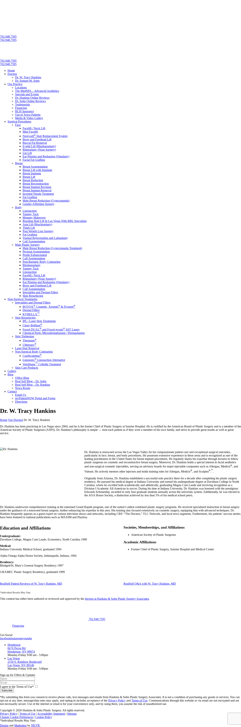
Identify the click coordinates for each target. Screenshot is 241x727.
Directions (21, 401)
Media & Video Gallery (29, 118)
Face (18, 124)
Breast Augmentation (35, 166)
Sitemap (72, 713)
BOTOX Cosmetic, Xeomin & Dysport (49, 306)
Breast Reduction (33, 180)
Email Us (20, 394)
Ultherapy (29, 344)
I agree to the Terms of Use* (17, 686)
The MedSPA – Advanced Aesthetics (37, 91)
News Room (22, 388)
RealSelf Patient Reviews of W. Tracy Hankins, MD (31, 583)
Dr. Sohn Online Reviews (30, 101)
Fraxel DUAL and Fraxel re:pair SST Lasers (51, 329)
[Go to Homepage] (44, 619)
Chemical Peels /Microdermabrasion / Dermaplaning (54, 333)
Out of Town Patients (27, 114)
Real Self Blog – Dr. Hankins (32, 384)
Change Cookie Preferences (16, 717)
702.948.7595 (8, 36)
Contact (12, 391)
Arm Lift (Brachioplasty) (37, 224)
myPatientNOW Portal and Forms (35, 398)
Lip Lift (27, 153)
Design (4, 725)
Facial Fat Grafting (34, 159)
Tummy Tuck (31, 214)
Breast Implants (32, 173)
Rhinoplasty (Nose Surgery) (39, 149)
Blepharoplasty (31, 265)
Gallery (12, 371)
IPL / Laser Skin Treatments (39, 321)
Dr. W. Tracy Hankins (28, 77)
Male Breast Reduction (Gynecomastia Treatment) (52, 248)
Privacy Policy (117, 700)
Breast (19, 163)
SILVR (35, 725)
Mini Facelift (30, 131)
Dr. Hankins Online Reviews (32, 97)
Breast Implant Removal (37, 190)
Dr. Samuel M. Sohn (27, 80)
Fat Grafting (30, 197)
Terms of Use (139, 700)
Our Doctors (15, 420)
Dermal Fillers (31, 310)
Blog (10, 374)
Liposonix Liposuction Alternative (44, 360)
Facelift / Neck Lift (34, 128)
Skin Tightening (24, 336)
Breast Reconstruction (36, 183)
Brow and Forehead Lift (37, 139)
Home (11, 70)
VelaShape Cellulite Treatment (42, 364)
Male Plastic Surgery (27, 244)
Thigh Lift (29, 227)
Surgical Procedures (19, 121)
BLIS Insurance (24, 111)
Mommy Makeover (34, 217)
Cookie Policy (43, 717)
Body (18, 207)
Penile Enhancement (35, 255)
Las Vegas (14, 658)
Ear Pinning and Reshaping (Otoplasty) (46, 156)
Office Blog (22, 377)
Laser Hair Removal (27, 348)
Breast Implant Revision (37, 187)
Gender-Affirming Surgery (38, 204)
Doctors (12, 74)
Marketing (20, 725)
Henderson (14, 644)
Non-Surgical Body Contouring (34, 351)
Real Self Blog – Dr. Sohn (30, 381)
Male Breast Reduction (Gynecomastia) (46, 200)
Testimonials (22, 104)
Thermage (30, 340)
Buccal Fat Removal (35, 142)
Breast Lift (29, 176)
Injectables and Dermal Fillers (40, 292)
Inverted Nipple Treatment (38, 193)
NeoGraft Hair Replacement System (45, 136)
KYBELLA (31, 314)
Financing (21, 107)
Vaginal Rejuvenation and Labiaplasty (45, 238)
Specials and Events (27, 94)
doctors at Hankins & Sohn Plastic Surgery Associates (117, 598)
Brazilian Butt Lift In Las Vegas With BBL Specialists (55, 221)
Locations (21, 87)
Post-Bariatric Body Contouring (41, 261)
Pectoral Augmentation (36, 251)
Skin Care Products (26, 367)
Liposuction (30, 210)
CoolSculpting (32, 355)
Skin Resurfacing (33, 295)
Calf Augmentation (34, 241)
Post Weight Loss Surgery (38, 231)
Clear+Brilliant (32, 325)
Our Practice (15, 84)
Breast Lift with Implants (37, 170)
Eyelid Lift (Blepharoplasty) (39, 146)
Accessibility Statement (51, 713)
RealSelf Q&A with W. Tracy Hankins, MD (150, 583)
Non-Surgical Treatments (22, 299)
